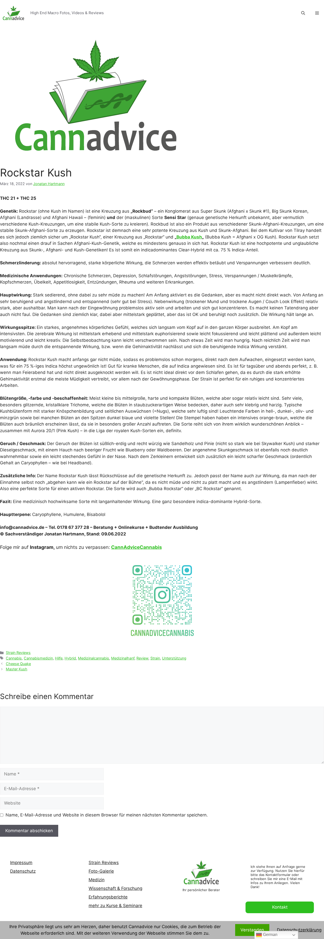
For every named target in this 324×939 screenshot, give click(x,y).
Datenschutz (23, 871)
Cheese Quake (18, 664)
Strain (155, 658)
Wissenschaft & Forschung (115, 888)
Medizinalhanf (122, 658)
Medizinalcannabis (93, 658)
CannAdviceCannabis (136, 547)
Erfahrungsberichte (108, 897)
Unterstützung (174, 658)
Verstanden (252, 929)
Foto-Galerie (101, 871)
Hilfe (59, 658)
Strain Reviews (18, 652)
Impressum (21, 862)
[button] (317, 13)
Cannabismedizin (38, 658)
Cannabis (14, 658)
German (269, 934)
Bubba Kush (189, 236)
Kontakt (280, 907)
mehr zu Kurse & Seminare (115, 905)
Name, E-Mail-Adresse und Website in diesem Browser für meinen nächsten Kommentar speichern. (107, 814)
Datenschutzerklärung (299, 929)
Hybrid (70, 658)
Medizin (97, 879)
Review (142, 658)
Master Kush (16, 669)
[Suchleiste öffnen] (303, 13)
